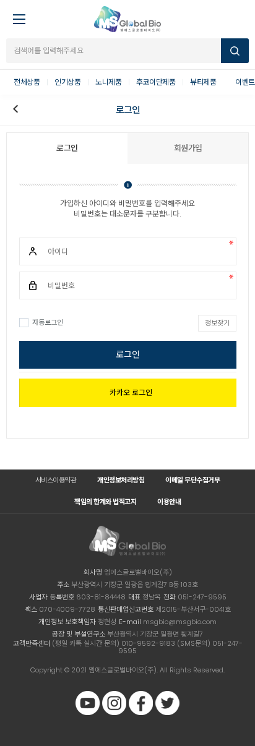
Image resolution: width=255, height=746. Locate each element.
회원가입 (188, 148)
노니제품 (108, 82)
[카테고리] (15, 15)
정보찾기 (217, 323)
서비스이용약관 (56, 480)
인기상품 (67, 82)
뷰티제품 (203, 82)
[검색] (235, 50)
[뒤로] (15, 110)
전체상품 (27, 82)
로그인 (128, 354)
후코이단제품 (155, 82)
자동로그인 (47, 322)
